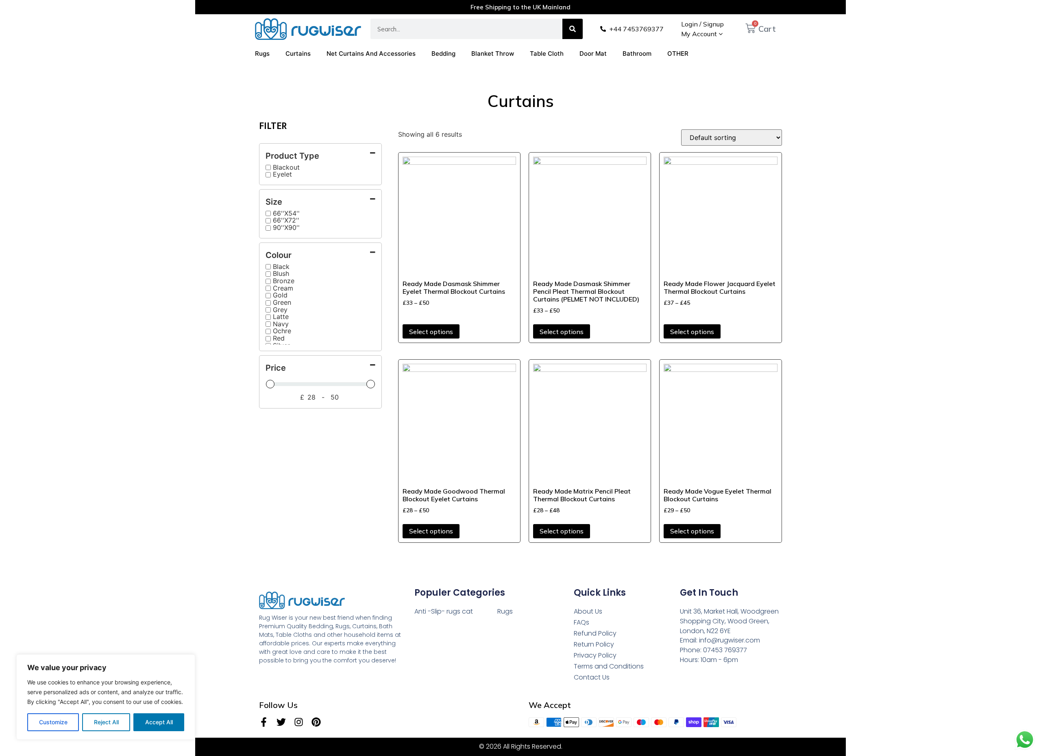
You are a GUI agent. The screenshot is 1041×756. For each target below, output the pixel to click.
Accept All (159, 722)
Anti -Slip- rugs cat (443, 611)
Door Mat (593, 53)
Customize (53, 722)
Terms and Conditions (609, 666)
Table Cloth (547, 53)
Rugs (262, 53)
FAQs (581, 622)
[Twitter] (281, 722)
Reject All (106, 722)
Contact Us (592, 677)
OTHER (677, 53)
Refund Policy (595, 633)
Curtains (298, 53)
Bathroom (637, 53)
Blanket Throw (492, 53)
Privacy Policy (595, 655)
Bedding (443, 53)
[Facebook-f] (263, 722)
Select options (431, 332)
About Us (588, 611)
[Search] (572, 29)
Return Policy (594, 644)
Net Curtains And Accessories (371, 53)
